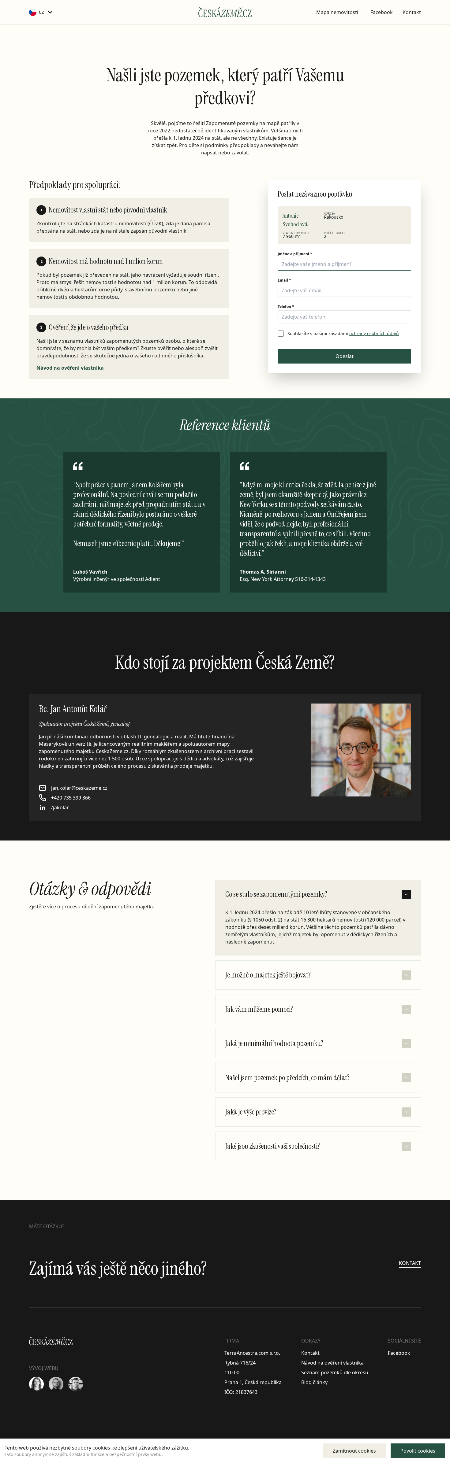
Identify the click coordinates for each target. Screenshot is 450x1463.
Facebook (381, 12)
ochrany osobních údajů (374, 333)
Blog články (314, 1382)
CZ (41, 12)
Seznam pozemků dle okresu (334, 1372)
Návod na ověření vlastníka (70, 367)
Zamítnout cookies (354, 1450)
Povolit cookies (417, 1450)
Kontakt (412, 12)
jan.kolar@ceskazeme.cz (79, 788)
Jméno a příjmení (295, 254)
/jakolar (60, 807)
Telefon (286, 306)
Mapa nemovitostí (337, 12)
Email (284, 280)
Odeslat (345, 356)
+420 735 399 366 (71, 797)
